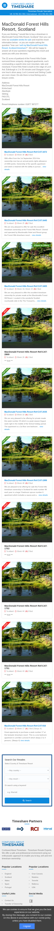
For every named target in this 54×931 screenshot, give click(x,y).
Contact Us (9, 900)
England (8, 874)
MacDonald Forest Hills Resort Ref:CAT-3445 (25, 220)
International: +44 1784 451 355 (39, 14)
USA (33, 887)
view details (36, 235)
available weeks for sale (20, 40)
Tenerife (35, 881)
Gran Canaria (37, 874)
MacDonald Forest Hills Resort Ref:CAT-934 (25, 726)
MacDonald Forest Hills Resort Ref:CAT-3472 (25, 152)
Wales (7, 881)
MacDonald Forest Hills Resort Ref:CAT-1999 (25, 480)
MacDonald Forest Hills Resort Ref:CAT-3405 (25, 286)
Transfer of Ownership (13, 904)
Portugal (8, 887)
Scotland (8, 877)
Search (28, 800)
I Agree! (27, 926)
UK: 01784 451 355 (17, 14)
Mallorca (35, 884)
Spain (7, 884)
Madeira (35, 877)
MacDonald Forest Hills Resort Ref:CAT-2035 (25, 412)
